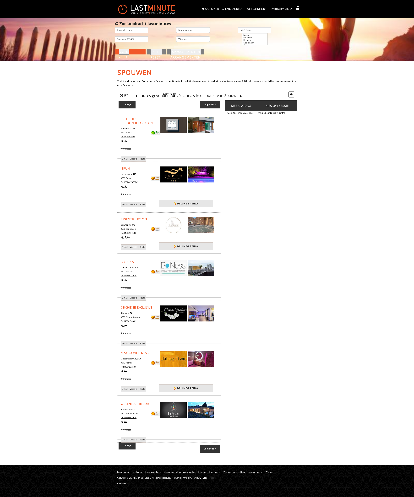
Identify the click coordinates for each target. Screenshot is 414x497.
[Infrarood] (255, 37)
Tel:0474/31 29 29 (128, 418)
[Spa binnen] (255, 43)
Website (133, 159)
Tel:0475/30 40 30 (128, 276)
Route (142, 159)
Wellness (270, 472)
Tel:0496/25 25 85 (128, 367)
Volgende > (210, 104)
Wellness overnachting (234, 472)
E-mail (125, 159)
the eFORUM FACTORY (195, 478)
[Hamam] (255, 40)
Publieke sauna (255, 472)
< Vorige (127, 104)
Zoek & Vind (211, 8)
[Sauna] (255, 35)
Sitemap (202, 472)
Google (212, 478)
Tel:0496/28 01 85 (128, 233)
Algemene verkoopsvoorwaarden (179, 472)
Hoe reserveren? (256, 8)
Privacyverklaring (153, 472)
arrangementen (283, 81)
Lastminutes (123, 472)
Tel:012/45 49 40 (128, 137)
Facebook (121, 483)
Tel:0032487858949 (129, 182)
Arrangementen (232, 8)
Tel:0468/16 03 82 (128, 321)
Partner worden (282, 8)
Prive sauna (214, 472)
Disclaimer (137, 472)
